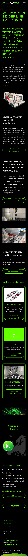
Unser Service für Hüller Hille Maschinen (14, 150)
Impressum (7, 523)
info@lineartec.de (9, 544)
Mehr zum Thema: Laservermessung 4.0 (14, 200)
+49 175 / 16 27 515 (14, 506)
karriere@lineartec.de (14, 496)
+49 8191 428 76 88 (10, 541)
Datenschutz (8, 526)
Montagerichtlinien (9, 521)
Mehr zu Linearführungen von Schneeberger (14, 271)
